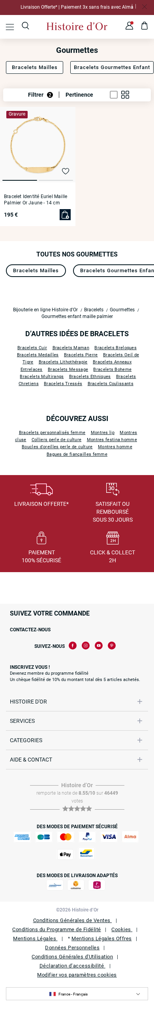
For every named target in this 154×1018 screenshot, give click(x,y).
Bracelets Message (68, 369)
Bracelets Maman (71, 347)
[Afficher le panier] (144, 27)
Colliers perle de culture (57, 439)
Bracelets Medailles (38, 354)
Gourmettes (122, 310)
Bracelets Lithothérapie (63, 362)
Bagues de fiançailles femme (77, 454)
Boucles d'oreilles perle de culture (57, 446)
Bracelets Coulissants (110, 383)
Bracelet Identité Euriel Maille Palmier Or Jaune (35, 200)
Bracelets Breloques (115, 347)
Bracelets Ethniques (90, 376)
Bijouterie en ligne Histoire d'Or (45, 310)
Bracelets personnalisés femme (52, 432)
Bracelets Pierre (81, 354)
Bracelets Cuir (32, 347)
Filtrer (39, 95)
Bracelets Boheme (112, 369)
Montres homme (115, 446)
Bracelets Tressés (63, 383)
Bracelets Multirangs (42, 376)
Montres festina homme (112, 439)
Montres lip (103, 432)
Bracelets (93, 310)
